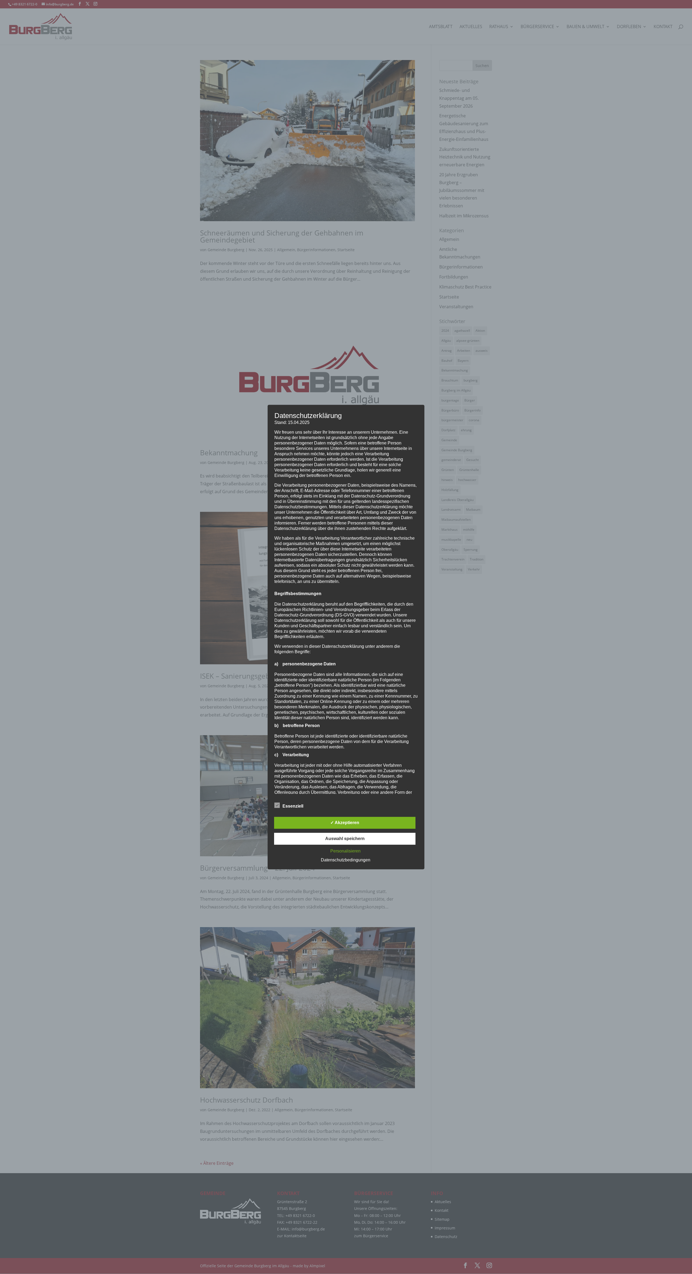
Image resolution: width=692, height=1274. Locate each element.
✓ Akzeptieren (344, 822)
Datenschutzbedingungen (345, 860)
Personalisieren (345, 851)
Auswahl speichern (345, 838)
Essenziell (292, 806)
